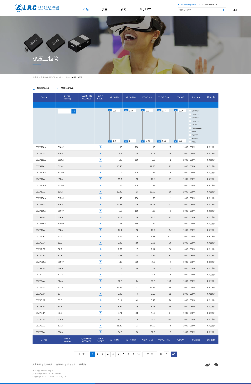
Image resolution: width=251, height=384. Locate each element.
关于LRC (145, 9)
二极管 (67, 77)
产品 (86, 9)
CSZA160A (41, 211)
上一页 (81, 354)
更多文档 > (211, 147)
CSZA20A (40, 268)
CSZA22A (40, 275)
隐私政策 (48, 364)
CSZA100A (41, 147)
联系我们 (83, 364)
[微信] (216, 364)
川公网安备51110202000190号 (47, 373)
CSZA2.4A (40, 236)
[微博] (207, 364)
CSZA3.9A (40, 313)
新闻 (123, 9)
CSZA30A (40, 319)
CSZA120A (41, 172)
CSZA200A (41, 262)
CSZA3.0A (40, 294)
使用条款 (60, 364)
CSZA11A (40, 166)
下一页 (150, 354)
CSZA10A (40, 153)
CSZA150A (41, 198)
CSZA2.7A (40, 249)
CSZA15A (40, 204)
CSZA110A (41, 160)
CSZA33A (40, 326)
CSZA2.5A (40, 243)
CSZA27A (40, 287)
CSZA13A (40, 192)
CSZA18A (40, 230)
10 (138, 354)
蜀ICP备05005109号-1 (43, 370)
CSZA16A (40, 217)
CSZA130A (41, 185)
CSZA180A (41, 224)
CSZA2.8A (40, 255)
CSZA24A (40, 281)
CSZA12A (40, 179)
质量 (104, 9)
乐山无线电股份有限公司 (44, 77)
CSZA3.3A (40, 300)
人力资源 (37, 364)
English (234, 10)
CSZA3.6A (40, 306)
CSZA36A (40, 332)
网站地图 (71, 364)
